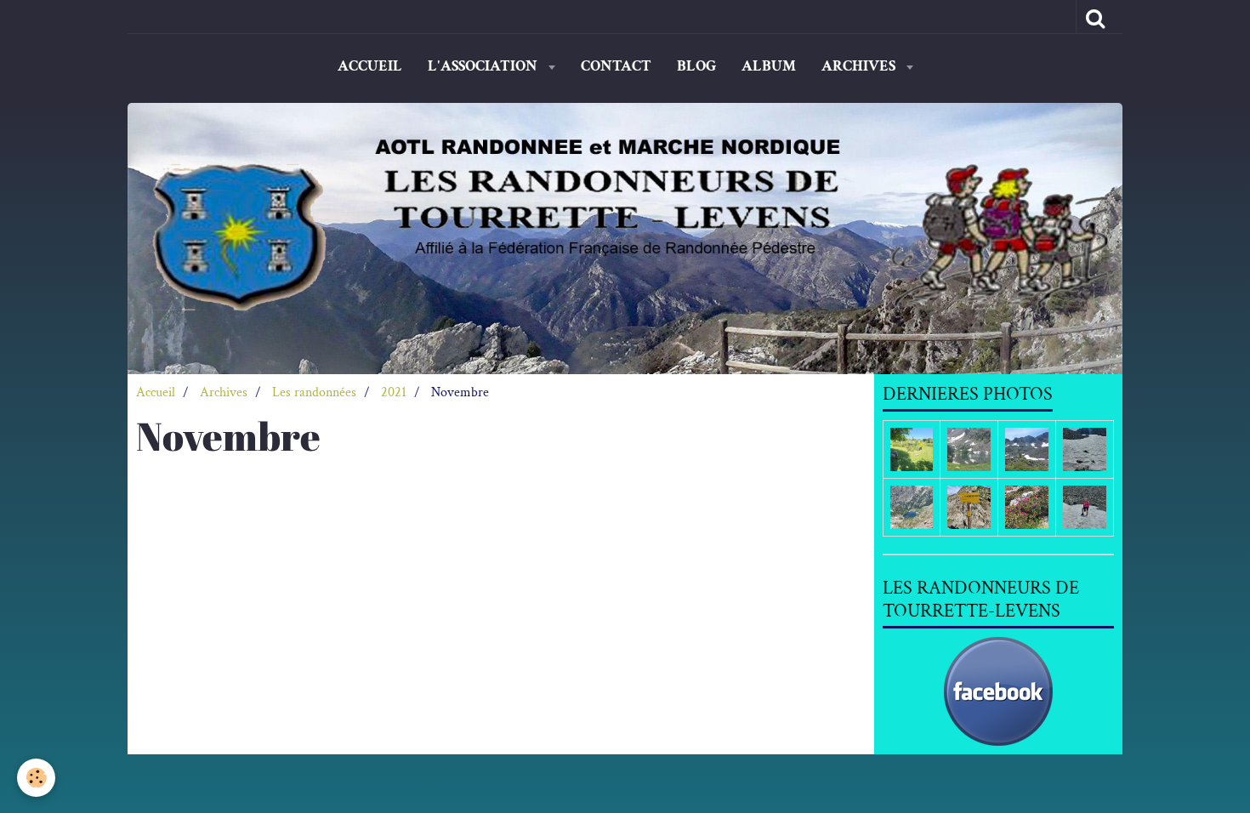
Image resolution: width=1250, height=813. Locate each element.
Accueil (370, 66)
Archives (860, 66)
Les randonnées (314, 392)
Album (768, 66)
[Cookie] (36, 778)
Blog (696, 66)
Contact (616, 66)
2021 (393, 392)
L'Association (484, 66)
